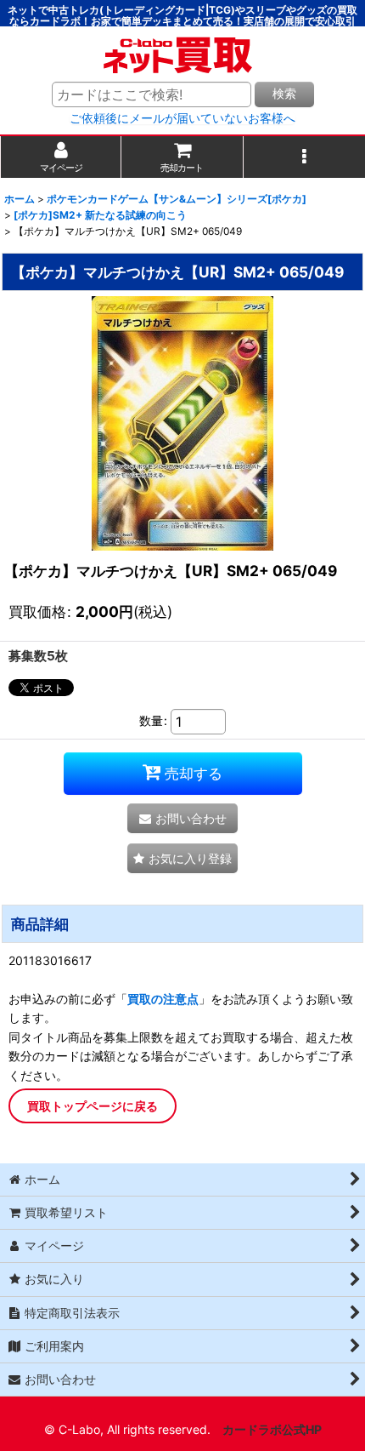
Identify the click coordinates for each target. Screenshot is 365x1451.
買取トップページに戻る (92, 1106)
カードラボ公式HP (272, 1429)
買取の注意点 (163, 998)
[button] (304, 157)
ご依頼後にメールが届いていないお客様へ (182, 118)
